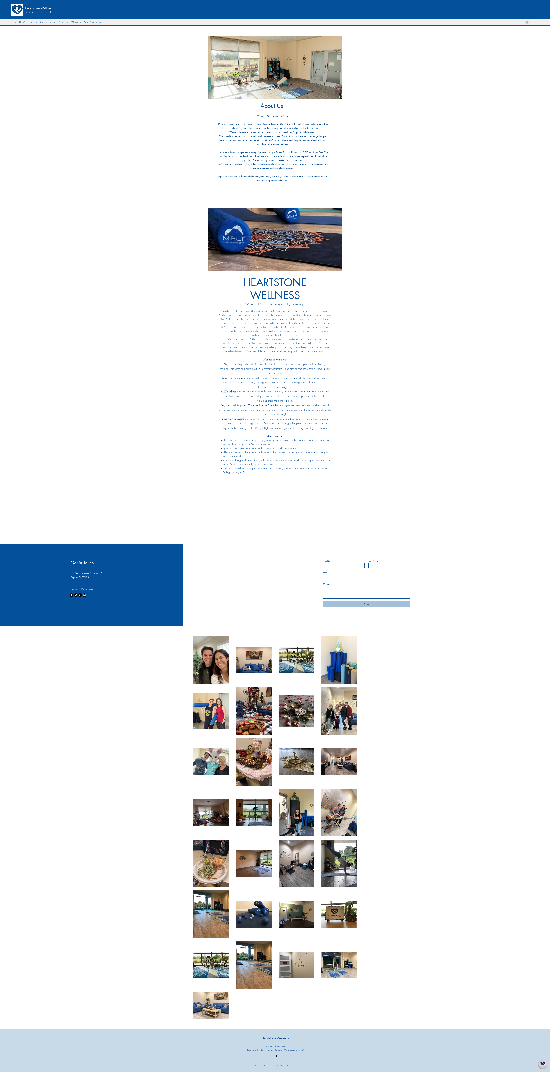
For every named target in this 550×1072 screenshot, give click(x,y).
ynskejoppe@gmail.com (82, 589)
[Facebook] (71, 595)
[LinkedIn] (80, 595)
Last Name (373, 561)
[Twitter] (76, 595)
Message (327, 584)
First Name (328, 561)
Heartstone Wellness (39, 8)
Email (325, 573)
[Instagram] (84, 595)
